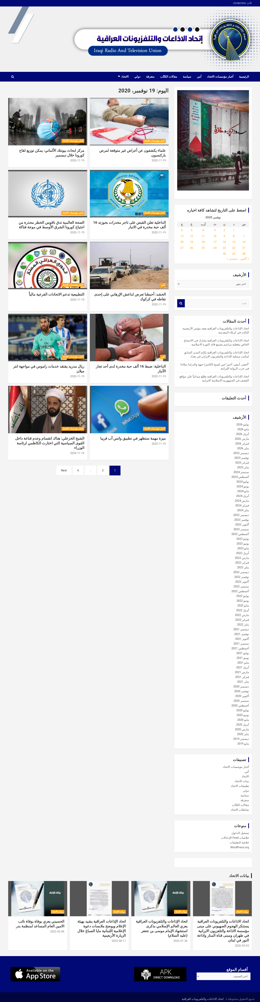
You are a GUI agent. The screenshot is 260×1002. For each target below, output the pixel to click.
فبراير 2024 (242, 505)
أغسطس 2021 (240, 648)
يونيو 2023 (243, 543)
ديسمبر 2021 (241, 629)
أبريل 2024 (242, 496)
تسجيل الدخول (240, 833)
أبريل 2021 (242, 667)
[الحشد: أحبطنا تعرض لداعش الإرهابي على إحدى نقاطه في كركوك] (129, 265)
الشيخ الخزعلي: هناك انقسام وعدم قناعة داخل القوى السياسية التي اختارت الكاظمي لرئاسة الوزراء (49, 443)
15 (233, 242)
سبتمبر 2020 (241, 700)
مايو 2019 (243, 743)
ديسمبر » (232, 258)
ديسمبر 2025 (241, 453)
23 (224, 248)
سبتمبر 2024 (241, 472)
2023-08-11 (119, 940)
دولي (137, 76)
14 (243, 242)
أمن (199, 76)
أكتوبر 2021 (242, 639)
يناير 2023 (243, 567)
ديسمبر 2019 (241, 739)
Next (64, 470)
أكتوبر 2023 (242, 524)
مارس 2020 (242, 729)
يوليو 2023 (242, 539)
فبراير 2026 (242, 443)
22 (233, 248)
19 (191, 242)
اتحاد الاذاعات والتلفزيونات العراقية (202, 999)
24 (214, 248)
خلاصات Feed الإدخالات (235, 837)
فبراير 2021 (242, 677)
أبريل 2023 (242, 553)
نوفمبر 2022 (241, 577)
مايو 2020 (243, 720)
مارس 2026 (242, 439)
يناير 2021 (243, 681)
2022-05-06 (57, 931)
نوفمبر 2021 (241, 634)
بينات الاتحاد (241, 781)
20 (181, 242)
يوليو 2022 (242, 596)
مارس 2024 (242, 500)
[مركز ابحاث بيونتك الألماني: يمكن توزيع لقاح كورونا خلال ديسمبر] (47, 121)
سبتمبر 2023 (241, 529)
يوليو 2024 (242, 481)
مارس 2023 (242, 558)
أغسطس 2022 (240, 591)
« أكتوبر (244, 258)
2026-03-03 (242, 945)
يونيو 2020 (243, 715)
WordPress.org (239, 847)
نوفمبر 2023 (241, 519)
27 (181, 248)
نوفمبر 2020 (241, 691)
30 (224, 254)
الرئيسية (244, 76)
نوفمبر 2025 (241, 458)
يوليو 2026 (242, 424)
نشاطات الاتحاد (240, 809)
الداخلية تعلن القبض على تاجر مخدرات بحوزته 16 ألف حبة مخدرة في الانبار (129, 224)
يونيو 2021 (243, 658)
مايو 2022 (243, 605)
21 (243, 248)
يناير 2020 (243, 734)
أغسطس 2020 (240, 705)
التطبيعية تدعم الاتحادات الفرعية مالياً (56, 294)
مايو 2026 (243, 429)
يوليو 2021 (242, 653)
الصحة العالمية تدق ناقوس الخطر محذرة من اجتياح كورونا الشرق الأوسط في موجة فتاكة (51, 224)
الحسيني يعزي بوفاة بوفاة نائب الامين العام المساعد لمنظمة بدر (40, 923)
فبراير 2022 (242, 620)
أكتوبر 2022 (242, 581)
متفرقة (150, 76)
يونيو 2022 (243, 600)
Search (181, 303)
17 (214, 242)
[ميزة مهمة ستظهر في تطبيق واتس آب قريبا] (129, 409)
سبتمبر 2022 (241, 586)
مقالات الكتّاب (168, 76)
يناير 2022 (243, 624)
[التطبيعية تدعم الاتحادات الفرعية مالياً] (47, 265)
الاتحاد (125, 76)
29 (233, 254)
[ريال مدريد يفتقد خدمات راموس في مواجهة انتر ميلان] (47, 337)
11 (203, 236)
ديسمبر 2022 (241, 572)
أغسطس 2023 (240, 534)
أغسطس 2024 (240, 477)
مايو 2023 (243, 548)
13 (181, 236)
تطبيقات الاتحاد (240, 786)
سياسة (187, 76)
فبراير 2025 (242, 462)
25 (203, 248)
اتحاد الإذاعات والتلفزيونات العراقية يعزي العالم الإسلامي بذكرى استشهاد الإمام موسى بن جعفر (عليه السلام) (161, 928)
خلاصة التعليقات (239, 842)
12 (191, 236)
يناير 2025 (243, 467)
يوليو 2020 (242, 710)
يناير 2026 (243, 448)
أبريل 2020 (242, 724)
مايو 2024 (243, 491)
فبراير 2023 (242, 562)
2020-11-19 (159, 160)
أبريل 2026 (242, 434)
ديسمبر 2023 (241, 515)
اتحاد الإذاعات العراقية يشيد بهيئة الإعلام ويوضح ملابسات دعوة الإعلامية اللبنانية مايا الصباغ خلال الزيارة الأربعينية (101, 928)
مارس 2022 (242, 615)
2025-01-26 (180, 940)
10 (214, 236)
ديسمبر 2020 (241, 686)
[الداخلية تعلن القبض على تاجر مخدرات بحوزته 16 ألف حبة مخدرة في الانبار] (129, 193)
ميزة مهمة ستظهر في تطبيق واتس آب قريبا (133, 438)
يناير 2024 (243, 510)
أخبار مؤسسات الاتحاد (220, 76)
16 (224, 242)
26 (191, 248)
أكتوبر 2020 (242, 696)
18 (203, 242)
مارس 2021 (242, 672)
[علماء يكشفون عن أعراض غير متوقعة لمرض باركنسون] (129, 121)
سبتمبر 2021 (241, 643)
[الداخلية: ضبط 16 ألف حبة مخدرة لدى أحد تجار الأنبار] (129, 337)
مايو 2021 (243, 662)
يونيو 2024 (243, 486)
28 (243, 254)
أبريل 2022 (242, 610)
